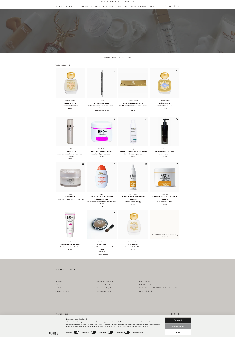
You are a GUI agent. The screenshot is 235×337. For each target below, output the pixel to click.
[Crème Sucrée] (165, 83)
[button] (86, 6)
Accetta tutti (178, 320)
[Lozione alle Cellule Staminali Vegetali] (133, 177)
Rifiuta (178, 332)
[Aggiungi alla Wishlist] (83, 70)
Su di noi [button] (59, 282)
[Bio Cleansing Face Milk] (165, 131)
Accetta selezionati (178, 326)
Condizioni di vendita (104, 285)
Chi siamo (59, 285)
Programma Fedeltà (104, 291)
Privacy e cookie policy (104, 288)
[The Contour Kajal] (102, 83)
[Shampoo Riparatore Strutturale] (133, 131)
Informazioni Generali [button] (105, 282)
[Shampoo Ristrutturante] (70, 224)
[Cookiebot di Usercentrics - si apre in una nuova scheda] (54, 333)
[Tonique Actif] (70, 131)
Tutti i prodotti (63, 65)
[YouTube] (178, 314)
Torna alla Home (118, 36)
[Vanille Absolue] (70, 83)
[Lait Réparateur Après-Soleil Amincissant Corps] (102, 177)
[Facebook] (171, 314)
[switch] (93, 332)
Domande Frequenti (62, 291)
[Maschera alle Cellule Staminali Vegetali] (165, 177)
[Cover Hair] (102, 224)
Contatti (58, 288)
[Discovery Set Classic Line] (133, 83)
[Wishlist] (165, 6)
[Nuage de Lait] (133, 224)
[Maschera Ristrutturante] (102, 131)
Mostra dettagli (138, 332)
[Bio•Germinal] (70, 177)
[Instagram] (175, 314)
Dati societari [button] (144, 282)
